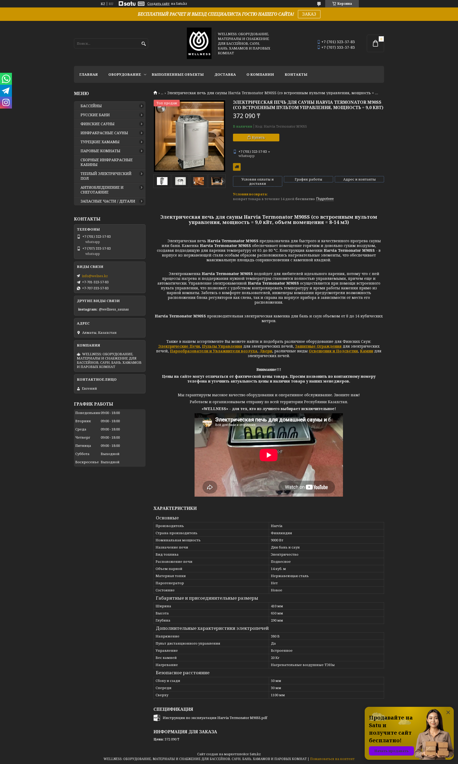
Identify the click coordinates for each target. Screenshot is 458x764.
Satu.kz (255, 754)
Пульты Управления (222, 346)
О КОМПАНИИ (260, 74)
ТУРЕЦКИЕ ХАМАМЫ (100, 142)
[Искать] (143, 43)
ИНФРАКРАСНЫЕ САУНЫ (104, 133)
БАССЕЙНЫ (91, 106)
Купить (258, 137)
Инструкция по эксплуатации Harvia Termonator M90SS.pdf (215, 718)
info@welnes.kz (95, 276)
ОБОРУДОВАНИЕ (124, 74)
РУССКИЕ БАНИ (95, 115)
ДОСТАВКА (225, 74)
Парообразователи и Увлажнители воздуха (213, 350)
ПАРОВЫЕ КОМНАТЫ (100, 151)
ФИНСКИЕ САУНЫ (97, 124)
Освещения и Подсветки (333, 350)
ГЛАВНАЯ (88, 74)
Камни (366, 350)
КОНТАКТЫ (296, 74)
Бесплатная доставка (237, 167)
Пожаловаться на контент (332, 759)
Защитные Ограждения (318, 346)
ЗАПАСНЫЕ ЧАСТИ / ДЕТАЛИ (108, 201)
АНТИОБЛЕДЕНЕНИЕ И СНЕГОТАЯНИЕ (102, 190)
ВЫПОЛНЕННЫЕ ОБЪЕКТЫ (178, 74)
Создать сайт (158, 4)
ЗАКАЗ (309, 14)
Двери (265, 350)
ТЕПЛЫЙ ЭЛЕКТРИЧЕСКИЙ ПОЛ (106, 176)
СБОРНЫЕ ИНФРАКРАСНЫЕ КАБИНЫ (107, 162)
